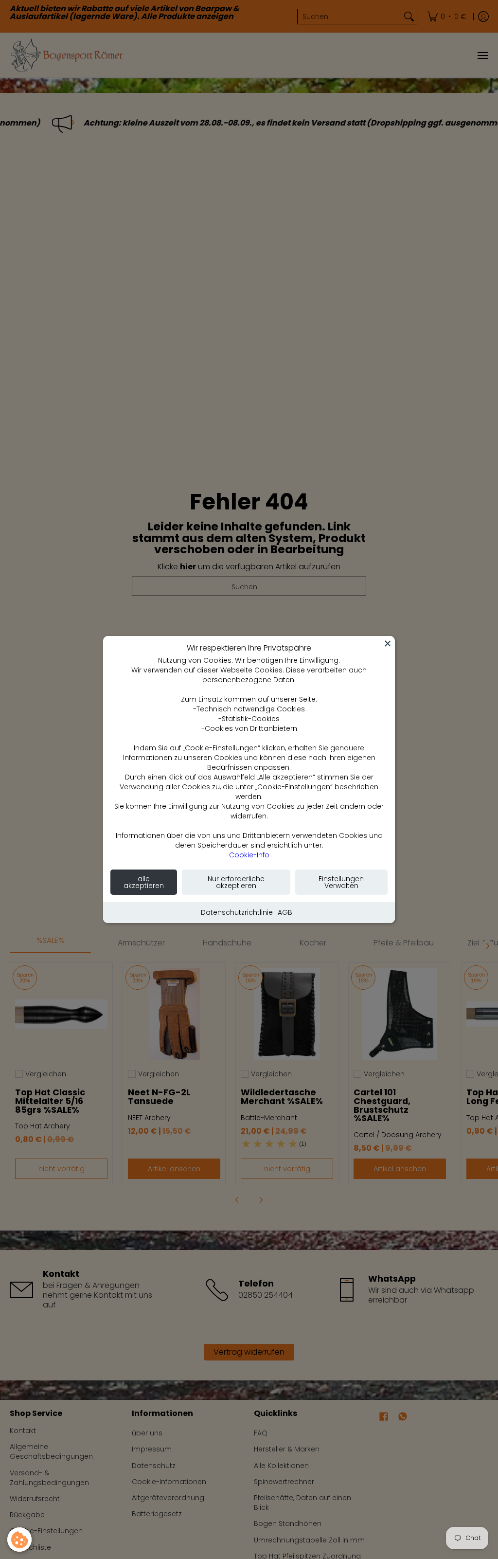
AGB (285, 912)
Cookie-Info (249, 855)
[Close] (387, 643)
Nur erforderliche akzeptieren (236, 882)
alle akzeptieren (144, 882)
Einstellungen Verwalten (341, 882)
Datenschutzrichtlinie (237, 912)
